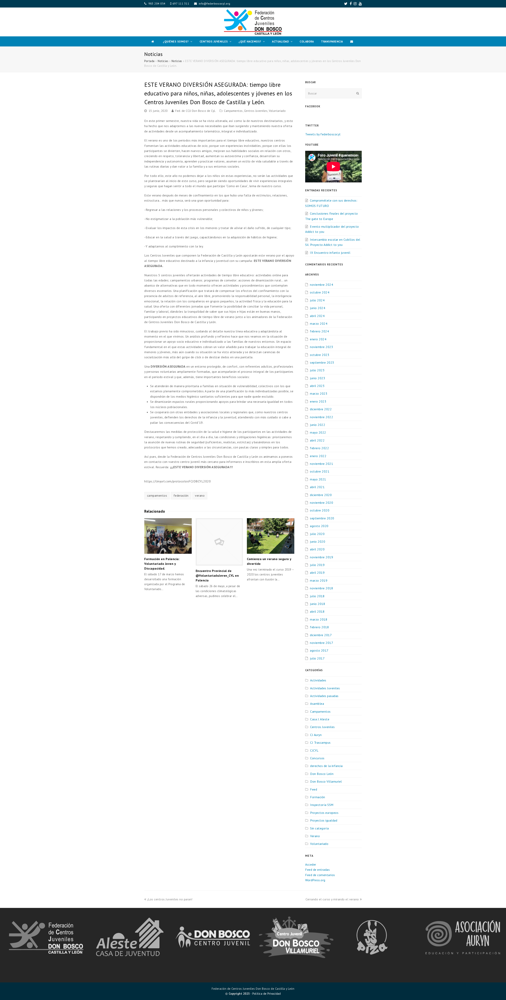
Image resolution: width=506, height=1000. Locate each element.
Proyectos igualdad (323, 820)
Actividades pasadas (324, 696)
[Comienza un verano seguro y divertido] (270, 536)
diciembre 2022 (321, 409)
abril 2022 (317, 440)
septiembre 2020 (322, 518)
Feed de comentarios (320, 875)
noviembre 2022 (321, 417)
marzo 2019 (318, 580)
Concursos (317, 758)
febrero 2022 (319, 448)
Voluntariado (277, 111)
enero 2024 (318, 339)
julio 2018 (317, 596)
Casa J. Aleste (319, 719)
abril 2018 (317, 611)
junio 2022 (317, 425)
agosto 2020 (319, 526)
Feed (313, 789)
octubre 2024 (319, 292)
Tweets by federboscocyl (323, 134)
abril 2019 (317, 573)
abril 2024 (317, 316)
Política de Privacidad (266, 993)
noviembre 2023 (321, 347)
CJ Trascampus (320, 742)
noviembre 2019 (321, 557)
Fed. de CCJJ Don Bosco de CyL (195, 111)
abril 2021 (317, 487)
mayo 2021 (318, 479)
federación (181, 495)
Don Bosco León (321, 774)
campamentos (157, 495)
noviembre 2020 (321, 503)
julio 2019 (317, 565)
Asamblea (317, 704)
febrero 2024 (319, 331)
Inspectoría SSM (321, 805)
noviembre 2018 (321, 588)
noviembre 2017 (321, 643)
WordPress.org (315, 880)
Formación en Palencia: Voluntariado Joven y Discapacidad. (161, 563)
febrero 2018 (319, 627)
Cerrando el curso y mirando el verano (332, 899)
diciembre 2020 (321, 495)
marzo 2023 (318, 393)
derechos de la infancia (326, 766)
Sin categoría (319, 828)
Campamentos (233, 111)
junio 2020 (317, 541)
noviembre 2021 (321, 464)
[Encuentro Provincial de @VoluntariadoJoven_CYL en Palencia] (219, 542)
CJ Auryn (316, 735)
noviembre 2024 (321, 285)
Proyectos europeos (324, 813)
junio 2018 (317, 604)
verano (200, 495)
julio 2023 (317, 370)
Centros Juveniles (256, 111)
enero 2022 (318, 456)
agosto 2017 (319, 650)
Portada (149, 61)
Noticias (163, 61)
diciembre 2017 (321, 635)
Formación (317, 797)
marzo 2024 (318, 323)
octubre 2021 (319, 471)
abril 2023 (317, 386)
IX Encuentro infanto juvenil (330, 253)
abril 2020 (317, 549)
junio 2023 (317, 378)
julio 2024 (317, 300)
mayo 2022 (318, 432)
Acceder (310, 864)
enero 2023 (318, 401)
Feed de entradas (317, 870)
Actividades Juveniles (325, 688)
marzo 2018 (318, 619)
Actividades (318, 680)
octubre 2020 (319, 510)
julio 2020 (317, 534)
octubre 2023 (319, 355)
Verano (315, 836)
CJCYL (314, 750)
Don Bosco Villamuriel (326, 781)
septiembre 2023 (322, 362)
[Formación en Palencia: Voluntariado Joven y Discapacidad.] (168, 536)
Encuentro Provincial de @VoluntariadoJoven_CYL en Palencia (217, 575)
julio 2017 (317, 658)
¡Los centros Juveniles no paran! (170, 899)
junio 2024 (317, 308)
